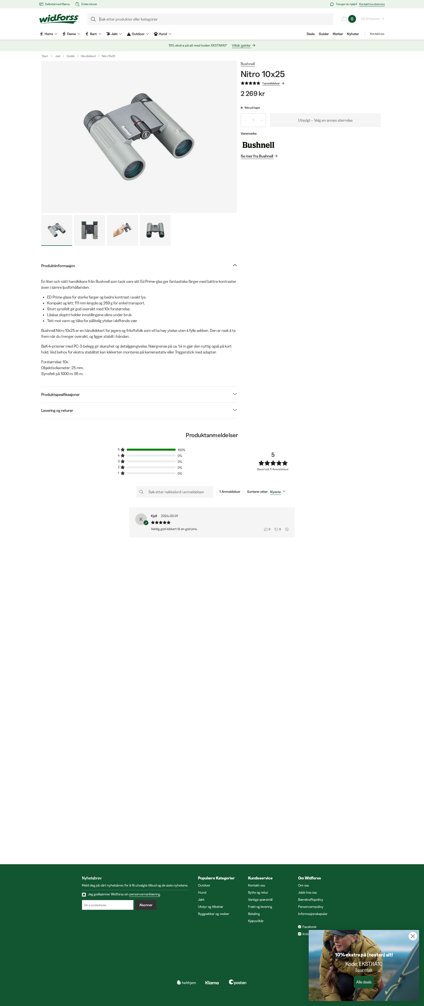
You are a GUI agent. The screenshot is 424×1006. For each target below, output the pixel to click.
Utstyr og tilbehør (210, 906)
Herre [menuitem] (49, 34)
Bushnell (248, 63)
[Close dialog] (413, 936)
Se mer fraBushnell (257, 156)
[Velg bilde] (56, 230)
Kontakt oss (377, 34)
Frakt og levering (260, 906)
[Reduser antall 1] (245, 120)
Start (45, 56)
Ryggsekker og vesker (213, 914)
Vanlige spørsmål (260, 899)
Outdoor (204, 885)
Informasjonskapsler (313, 914)
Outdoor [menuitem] (138, 34)
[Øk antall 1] (262, 120)
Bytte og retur (258, 892)
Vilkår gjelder (241, 45)
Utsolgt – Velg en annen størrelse (325, 120)
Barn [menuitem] (93, 34)
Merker (338, 34)
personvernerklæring (144, 894)
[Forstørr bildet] (139, 137)
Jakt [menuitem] (114, 34)
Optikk (70, 56)
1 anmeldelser (271, 83)
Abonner (145, 905)
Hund (202, 892)
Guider (324, 34)
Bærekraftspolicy (310, 899)
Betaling (254, 914)
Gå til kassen (370, 18)
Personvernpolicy (310, 906)
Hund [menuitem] (163, 34)
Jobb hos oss (307, 892)
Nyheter (353, 34)
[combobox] (279, 492)
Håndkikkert (88, 56)
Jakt (58, 56)
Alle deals (363, 982)
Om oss (303, 885)
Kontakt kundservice (372, 4)
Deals (311, 34)
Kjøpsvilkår (256, 921)
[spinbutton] (253, 120)
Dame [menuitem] (71, 34)
